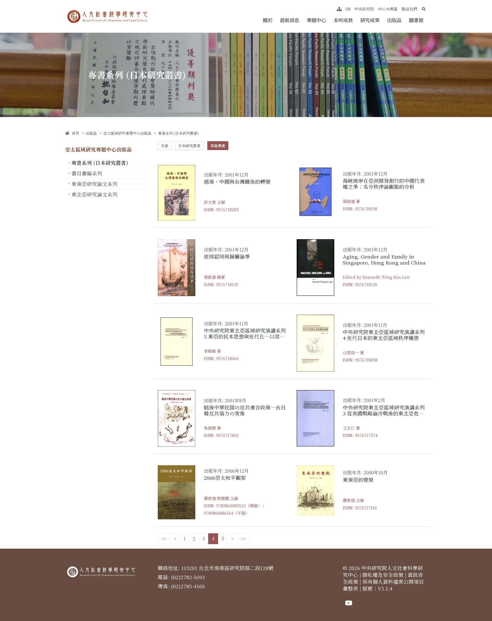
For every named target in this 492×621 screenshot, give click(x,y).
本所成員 (343, 20)
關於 (267, 20)
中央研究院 (364, 9)
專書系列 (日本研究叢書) (178, 133)
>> (243, 538)
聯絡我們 (409, 9)
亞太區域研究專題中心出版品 (127, 133)
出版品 (394, 20)
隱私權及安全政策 (382, 574)
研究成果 (370, 20)
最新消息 (289, 20)
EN (348, 9)
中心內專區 (388, 9)
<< (164, 538)
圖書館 (416, 20)
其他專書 (217, 145)
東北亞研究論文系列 (94, 194)
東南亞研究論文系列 (94, 183)
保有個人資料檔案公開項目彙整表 (383, 585)
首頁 (74, 133)
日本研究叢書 (189, 145)
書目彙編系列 (86, 173)
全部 (164, 145)
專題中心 (316, 20)
